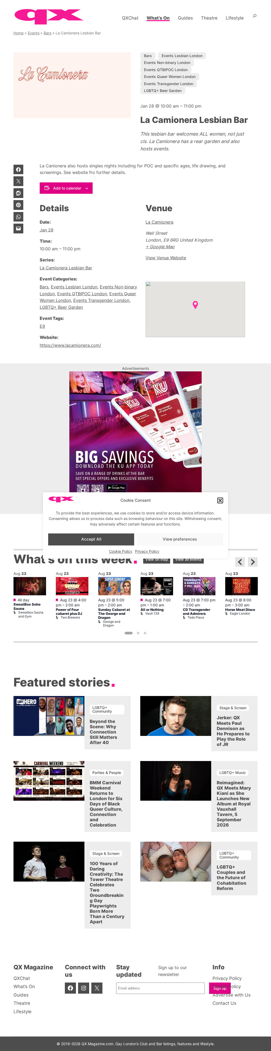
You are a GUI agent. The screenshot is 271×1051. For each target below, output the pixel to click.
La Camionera (159, 222)
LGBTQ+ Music (232, 772)
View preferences (180, 539)
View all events (188, 559)
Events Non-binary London (167, 62)
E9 (42, 326)
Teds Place (196, 617)
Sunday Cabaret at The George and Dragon (114, 614)
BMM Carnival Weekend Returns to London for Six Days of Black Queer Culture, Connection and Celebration (106, 804)
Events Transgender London (168, 83)
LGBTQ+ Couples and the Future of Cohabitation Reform (231, 877)
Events (33, 33)
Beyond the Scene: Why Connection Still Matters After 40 (103, 732)
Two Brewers (70, 617)
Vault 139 (152, 613)
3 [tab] (145, 633)
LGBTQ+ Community (102, 709)
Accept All (91, 539)
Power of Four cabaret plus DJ (69, 612)
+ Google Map (160, 246)
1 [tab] (129, 633)
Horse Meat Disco (240, 610)
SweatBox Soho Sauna (26, 606)
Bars (47, 33)
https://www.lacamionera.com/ (70, 345)
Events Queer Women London (170, 76)
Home (18, 33)
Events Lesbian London (182, 55)
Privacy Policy (147, 551)
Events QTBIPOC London (166, 69)
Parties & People (106, 772)
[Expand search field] (255, 18)
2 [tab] (138, 633)
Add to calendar (67, 188)
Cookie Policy (120, 551)
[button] (220, 500)
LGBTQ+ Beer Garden (163, 90)
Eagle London (240, 613)
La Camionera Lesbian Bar (66, 267)
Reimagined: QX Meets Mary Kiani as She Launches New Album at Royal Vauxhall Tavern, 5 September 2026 (234, 804)
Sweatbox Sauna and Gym (30, 614)
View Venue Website (166, 257)
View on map (156, 559)
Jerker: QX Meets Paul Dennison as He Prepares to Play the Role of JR (233, 731)
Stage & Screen (232, 708)
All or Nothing (152, 610)
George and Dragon (111, 623)
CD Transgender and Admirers (196, 612)
